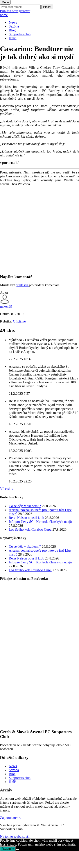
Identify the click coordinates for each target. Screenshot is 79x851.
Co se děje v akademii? (25, 506)
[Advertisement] (39, 231)
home (4, 15)
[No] (17, 849)
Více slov (6, 489)
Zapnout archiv (10, 818)
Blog (12, 30)
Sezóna (14, 26)
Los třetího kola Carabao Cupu (30, 529)
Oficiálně (19, 321)
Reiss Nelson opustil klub (26, 518)
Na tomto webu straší (14, 836)
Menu (5, 2)
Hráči (12, 38)
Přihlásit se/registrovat (15, 11)
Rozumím (8, 848)
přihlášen (22, 285)
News (13, 22)
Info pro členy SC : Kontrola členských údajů (40, 521)
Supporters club (20, 34)
